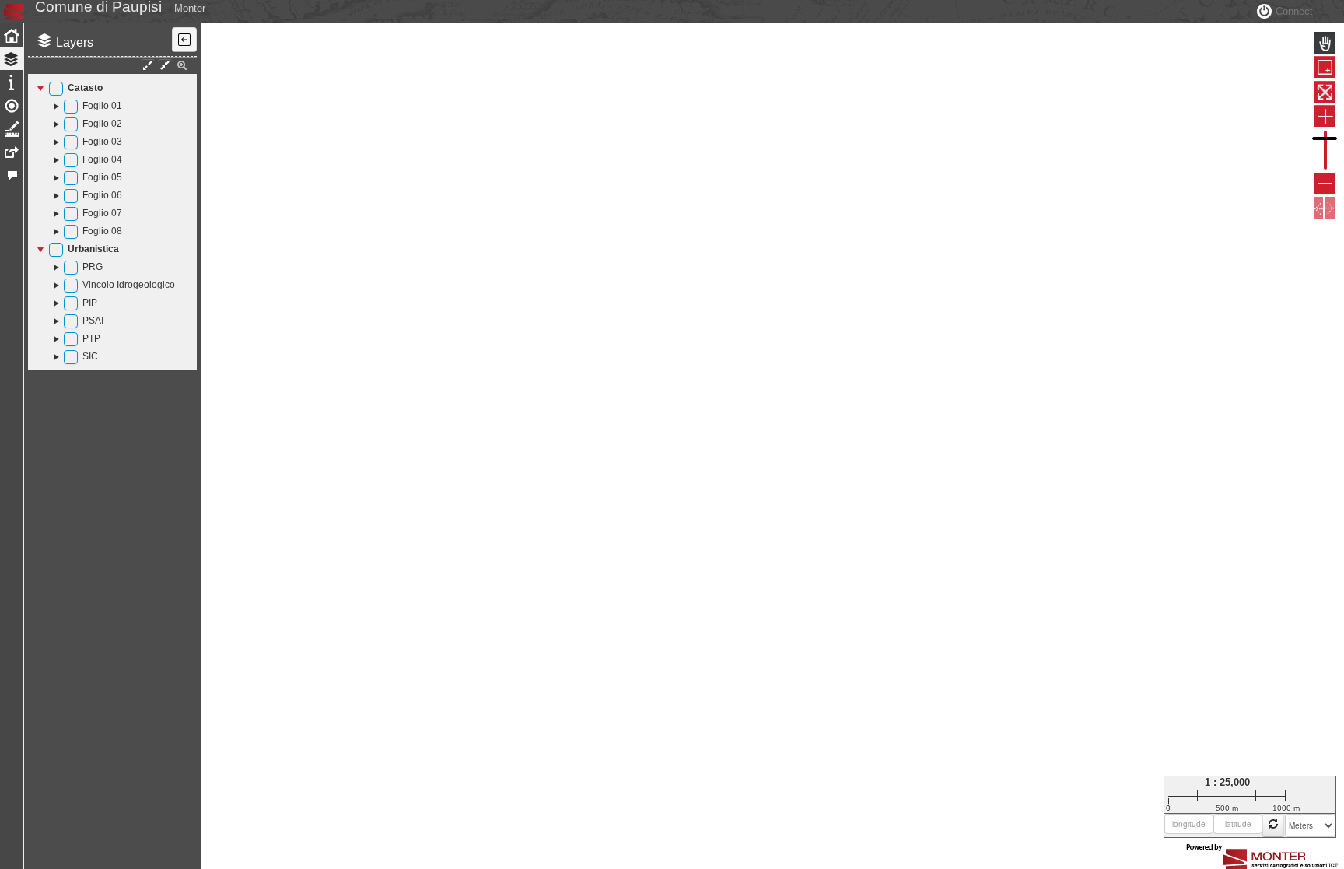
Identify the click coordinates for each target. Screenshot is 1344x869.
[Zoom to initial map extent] (1324, 91)
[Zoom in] (1324, 116)
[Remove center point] (1273, 825)
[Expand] (56, 105)
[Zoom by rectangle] (1324, 67)
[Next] (1330, 207)
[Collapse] (41, 87)
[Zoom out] (1324, 183)
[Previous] (1318, 207)
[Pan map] (1324, 42)
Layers (74, 42)
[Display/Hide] (56, 89)
